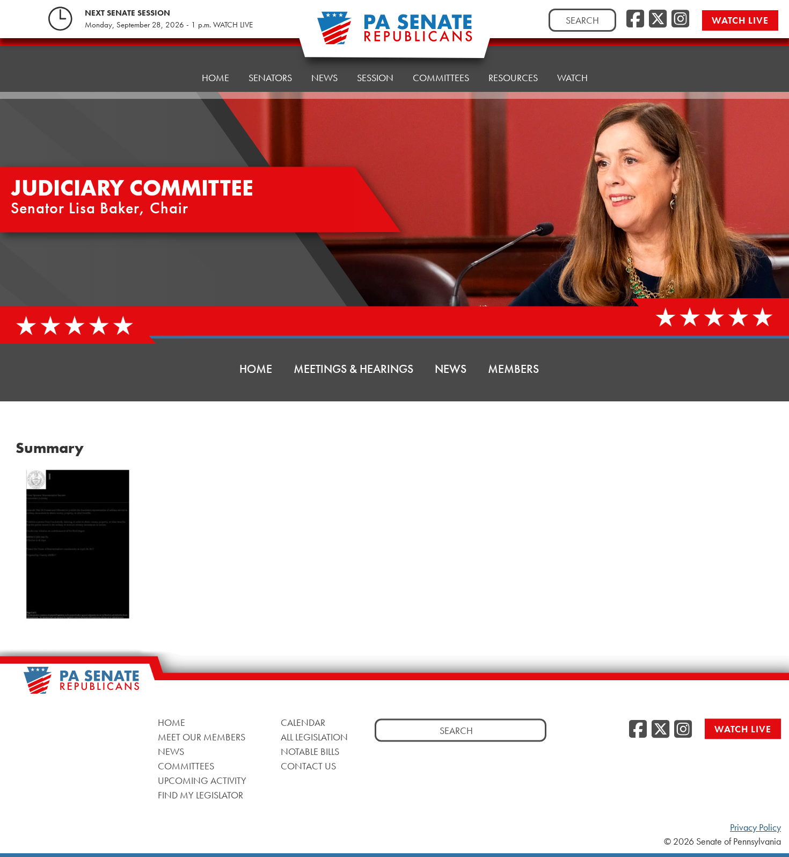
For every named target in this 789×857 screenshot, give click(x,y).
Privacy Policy (755, 827)
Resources (513, 77)
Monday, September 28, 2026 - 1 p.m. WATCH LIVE (169, 24)
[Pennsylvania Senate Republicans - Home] (394, 33)
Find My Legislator (200, 794)
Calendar (303, 722)
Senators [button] (270, 77)
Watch (572, 77)
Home (215, 77)
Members (513, 369)
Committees (441, 77)
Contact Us (308, 765)
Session (375, 77)
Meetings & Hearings (353, 369)
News (324, 77)
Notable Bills (310, 751)
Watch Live (740, 20)
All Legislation (314, 736)
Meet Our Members (201, 736)
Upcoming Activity (202, 780)
